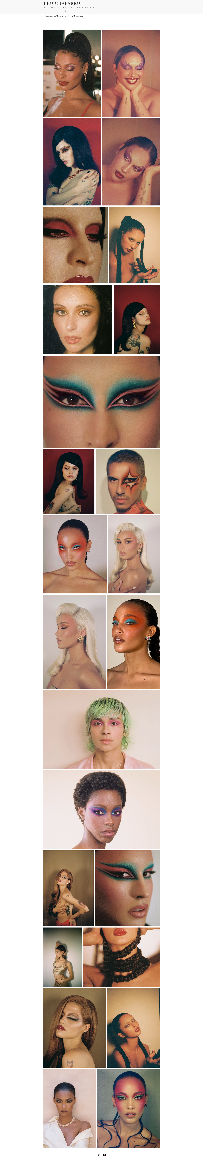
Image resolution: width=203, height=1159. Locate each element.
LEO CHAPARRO (62, 3)
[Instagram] (98, 1155)
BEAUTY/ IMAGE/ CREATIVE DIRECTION (70, 8)
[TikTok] (104, 1155)
